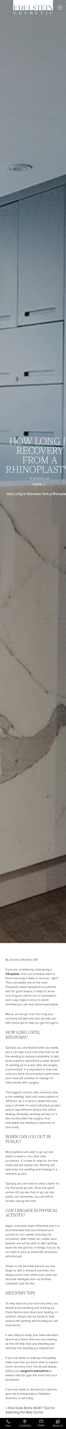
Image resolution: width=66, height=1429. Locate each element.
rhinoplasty (13, 974)
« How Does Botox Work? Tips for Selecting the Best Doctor (30, 1410)
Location (25, 1426)
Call (8, 1426)
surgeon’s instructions (34, 1371)
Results (58, 1426)
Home (37, 484)
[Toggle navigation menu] (59, 7)
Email (41, 1425)
